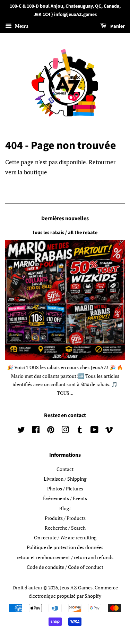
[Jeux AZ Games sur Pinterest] (50, 431)
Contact (65, 469)
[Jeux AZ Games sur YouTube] (94, 431)
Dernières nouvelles (65, 218)
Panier (117, 26)
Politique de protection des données (65, 547)
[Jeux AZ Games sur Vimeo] (109, 431)
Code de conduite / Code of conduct (65, 567)
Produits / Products (65, 518)
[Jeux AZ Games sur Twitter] (21, 431)
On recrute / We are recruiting (65, 537)
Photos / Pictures (65, 488)
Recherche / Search (65, 527)
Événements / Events (65, 498)
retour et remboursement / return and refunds (65, 557)
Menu (21, 26)
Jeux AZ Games (76, 587)
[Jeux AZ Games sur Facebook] (36, 431)
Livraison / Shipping (65, 478)
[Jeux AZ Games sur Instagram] (65, 431)
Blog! (65, 508)
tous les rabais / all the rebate (65, 232)
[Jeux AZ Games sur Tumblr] (80, 431)
